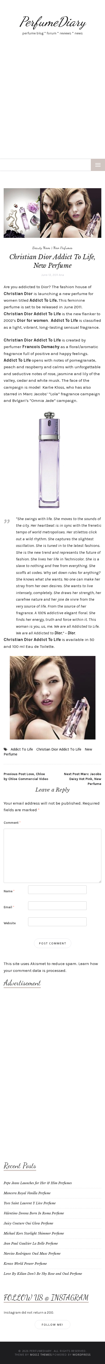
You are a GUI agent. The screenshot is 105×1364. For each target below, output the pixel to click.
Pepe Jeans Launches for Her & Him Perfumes (38, 1183)
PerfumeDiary (52, 21)
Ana (61, 275)
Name (9, 891)
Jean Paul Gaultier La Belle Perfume (31, 1243)
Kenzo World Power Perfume (25, 1264)
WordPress (81, 1354)
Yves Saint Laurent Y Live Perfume (30, 1203)
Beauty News (41, 247)
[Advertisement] (52, 103)
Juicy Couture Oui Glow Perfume (28, 1223)
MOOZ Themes (41, 1354)
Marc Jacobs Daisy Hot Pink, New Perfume (82, 779)
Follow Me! (52, 1324)
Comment (12, 822)
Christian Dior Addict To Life (58, 749)
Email (9, 907)
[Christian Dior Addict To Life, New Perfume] (52, 213)
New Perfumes (63, 247)
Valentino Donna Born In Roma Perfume (34, 1213)
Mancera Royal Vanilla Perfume (27, 1193)
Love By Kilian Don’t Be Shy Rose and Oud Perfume (43, 1274)
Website (10, 923)
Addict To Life (22, 749)
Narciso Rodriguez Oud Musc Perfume (32, 1253)
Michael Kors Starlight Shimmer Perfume (34, 1233)
